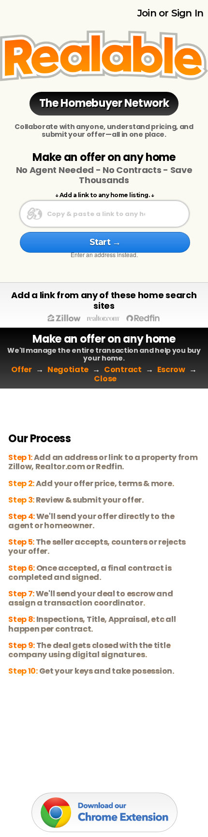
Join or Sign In (170, 13)
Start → (104, 242)
